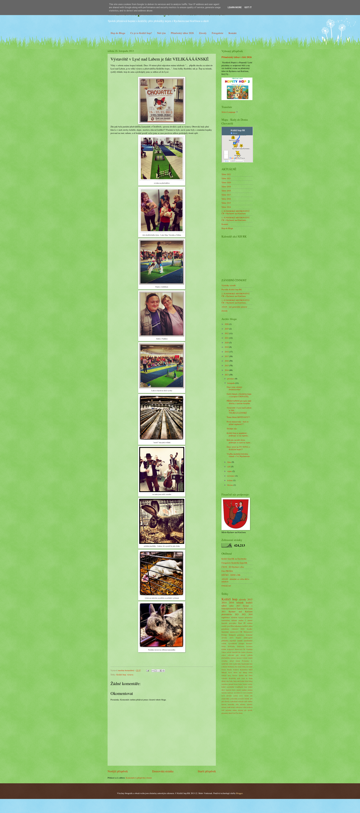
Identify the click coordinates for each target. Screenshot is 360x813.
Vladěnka (249, 649)
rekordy (227, 701)
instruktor (224, 684)
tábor (231, 605)
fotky (231, 681)
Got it (248, 7)
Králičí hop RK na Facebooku (233, 558)
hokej (250, 681)
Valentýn (224, 678)
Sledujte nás (232, 428)
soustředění (248, 640)
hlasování (236, 681)
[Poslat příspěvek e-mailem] (147, 670)
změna (234, 710)
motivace (230, 693)
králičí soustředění (227, 687)
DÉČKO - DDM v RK (230, 574)
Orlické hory (226, 675)
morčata (224, 693)
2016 (227, 360)
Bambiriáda (245, 664)
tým (228, 626)
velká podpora (247, 707)
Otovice (234, 675)
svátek (223, 643)
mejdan (244, 690)
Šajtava (240, 608)
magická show (231, 690)
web (222, 710)
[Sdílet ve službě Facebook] (160, 670)
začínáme (228, 710)
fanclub (224, 623)
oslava (223, 655)
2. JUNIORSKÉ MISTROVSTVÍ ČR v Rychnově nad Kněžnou (235, 212)
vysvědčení (232, 643)
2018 (227, 351)
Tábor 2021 (226, 178)
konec (236, 684)
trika (237, 704)
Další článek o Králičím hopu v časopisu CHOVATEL (239, 395)
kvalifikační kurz (241, 687)
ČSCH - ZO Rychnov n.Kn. (232, 566)
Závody (203, 33)
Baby (239, 664)
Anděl (235, 664)
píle (222, 701)
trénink (240, 602)
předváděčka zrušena (228, 658)
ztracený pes (242, 710)
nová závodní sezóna (229, 696)
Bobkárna (231, 667)
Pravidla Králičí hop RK (231, 289)
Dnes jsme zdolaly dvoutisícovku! (234, 388)
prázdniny (225, 629)
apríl (238, 678)
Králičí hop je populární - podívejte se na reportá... (238, 434)
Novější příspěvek (118, 771)
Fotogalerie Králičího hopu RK (234, 562)
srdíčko (250, 701)
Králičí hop (121, 674)
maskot (238, 690)
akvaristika (232, 678)
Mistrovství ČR (240, 649)
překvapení (248, 637)
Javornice (249, 646)
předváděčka (226, 614)
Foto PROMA (227, 570)
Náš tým (161, 33)
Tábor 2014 (226, 207)
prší (251, 699)
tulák (228, 707)
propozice (248, 617)
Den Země (238, 667)
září (229, 466)
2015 (227, 365)
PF (245, 623)
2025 (227, 328)
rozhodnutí (233, 701)
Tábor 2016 (226, 198)
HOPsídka (231, 646)
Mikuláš (224, 672)
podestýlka (234, 699)
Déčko (223, 646)
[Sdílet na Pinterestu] (163, 670)
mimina (250, 690)
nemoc (243, 652)
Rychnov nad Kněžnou (240, 611)
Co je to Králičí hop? (141, 33)
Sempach (232, 635)
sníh (245, 701)
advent (229, 652)
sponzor (239, 658)
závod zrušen (235, 661)
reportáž (233, 640)
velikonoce (238, 707)
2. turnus (248, 620)
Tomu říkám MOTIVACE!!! (238, 417)
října (229, 462)
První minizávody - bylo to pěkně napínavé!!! (237, 423)
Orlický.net (226, 585)
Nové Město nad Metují (237, 672)
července (231, 475)
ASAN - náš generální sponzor (234, 306)
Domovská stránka (162, 771)
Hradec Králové (233, 670)
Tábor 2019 (226, 186)
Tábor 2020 (226, 182)
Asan (250, 608)
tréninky (243, 704)
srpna (229, 471)
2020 (227, 342)
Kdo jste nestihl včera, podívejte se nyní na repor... (239, 441)
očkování (231, 655)
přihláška (225, 640)
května (230, 480)
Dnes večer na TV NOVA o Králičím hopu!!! (238, 448)
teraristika (231, 704)
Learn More (235, 7)
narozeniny (225, 620)
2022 (227, 333)
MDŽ (250, 670)
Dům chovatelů (247, 667)
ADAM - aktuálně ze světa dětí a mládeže (235, 580)
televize (223, 704)
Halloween (240, 646)
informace (238, 626)
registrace (225, 617)
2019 (227, 347)
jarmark (231, 684)
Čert (233, 713)
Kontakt (233, 33)
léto (239, 652)
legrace (241, 617)
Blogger (239, 793)
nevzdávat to (238, 693)
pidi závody (240, 655)
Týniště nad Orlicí (245, 675)
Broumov (249, 643)
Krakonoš (230, 649)
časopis (241, 643)
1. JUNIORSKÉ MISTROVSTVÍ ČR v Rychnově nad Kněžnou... (235, 218)
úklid (230, 713)
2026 (227, 324)
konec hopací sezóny (245, 684)
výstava (130, 674)
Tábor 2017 (226, 194)
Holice (223, 670)
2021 (227, 337)
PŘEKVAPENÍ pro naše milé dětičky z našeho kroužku (239, 402)
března (230, 484)
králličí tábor (247, 626)
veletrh (250, 658)
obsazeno (249, 652)
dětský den (225, 681)
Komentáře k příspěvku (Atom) (139, 777)
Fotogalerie (217, 33)
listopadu (231, 383)
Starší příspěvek (207, 771)
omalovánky (225, 699)
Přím (232, 626)
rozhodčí (241, 701)
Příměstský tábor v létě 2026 (236, 57)
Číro (237, 713)
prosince (231, 378)
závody (242, 599)
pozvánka (232, 623)
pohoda (250, 655)
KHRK (223, 649)
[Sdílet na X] (158, 670)
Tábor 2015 (226, 202)
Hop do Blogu (118, 33)
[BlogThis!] (155, 670)
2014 (227, 370)
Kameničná (244, 670)
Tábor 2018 (226, 190)
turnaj (233, 707)
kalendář (235, 652)
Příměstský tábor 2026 (182, 33)
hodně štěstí (244, 681)
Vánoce (223, 652)
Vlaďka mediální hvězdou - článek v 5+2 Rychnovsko (238, 455)
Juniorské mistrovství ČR (231, 632)
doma (250, 678)
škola (240, 713)
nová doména (247, 693)
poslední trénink (243, 699)
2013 (227, 374)
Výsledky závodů (228, 285)
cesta (243, 678)
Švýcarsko (245, 661)
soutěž (223, 626)
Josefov (249, 629)
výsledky (224, 661)
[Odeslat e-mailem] (152, 670)
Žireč (240, 623)
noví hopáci (235, 637)
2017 (227, 356)
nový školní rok (245, 696)
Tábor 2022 (226, 174)
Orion (250, 672)
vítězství (235, 629)
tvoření (245, 658)
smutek (240, 640)
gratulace (240, 635)
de (247, 678)
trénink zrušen (237, 620)
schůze (249, 623)
